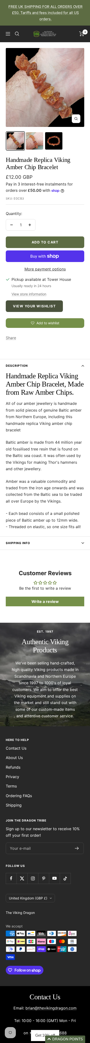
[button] (65, 1039)
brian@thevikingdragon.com (51, 1008)
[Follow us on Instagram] (32, 878)
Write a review (45, 601)
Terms (11, 786)
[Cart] (81, 33)
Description (17, 365)
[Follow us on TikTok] (65, 878)
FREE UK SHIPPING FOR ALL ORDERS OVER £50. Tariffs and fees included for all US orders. (45, 12)
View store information (29, 294)
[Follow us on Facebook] (11, 878)
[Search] (17, 34)
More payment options (45, 269)
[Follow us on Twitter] (22, 878)
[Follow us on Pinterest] (43, 878)
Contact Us (16, 748)
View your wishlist (34, 306)
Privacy (12, 776)
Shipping (14, 805)
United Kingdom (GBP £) (28, 898)
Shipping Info (18, 543)
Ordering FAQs (19, 795)
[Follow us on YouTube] (54, 878)
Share (11, 337)
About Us (14, 757)
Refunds (13, 767)
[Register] (77, 848)
